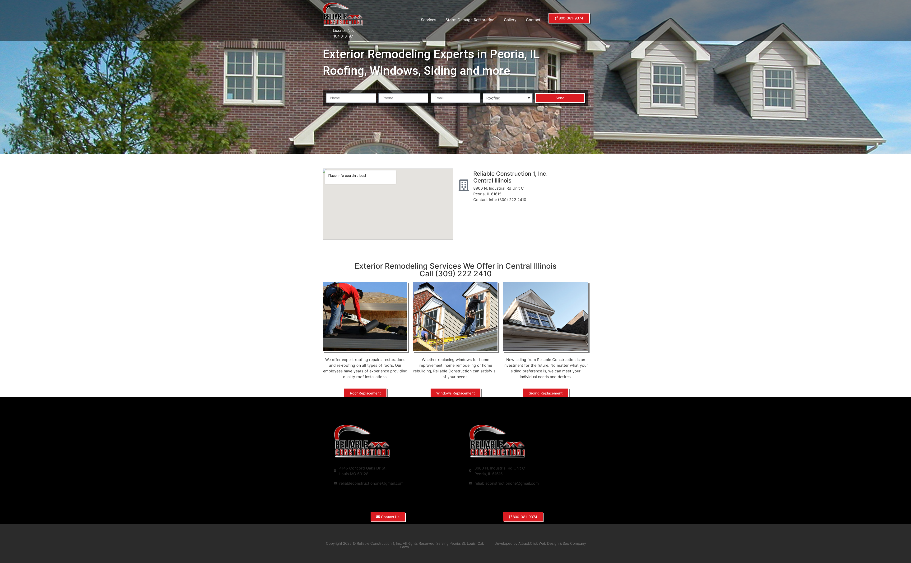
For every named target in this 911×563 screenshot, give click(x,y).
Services (428, 19)
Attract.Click (528, 543)
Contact (533, 19)
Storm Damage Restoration (470, 19)
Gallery (510, 19)
